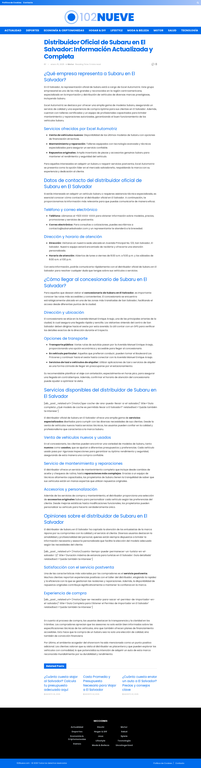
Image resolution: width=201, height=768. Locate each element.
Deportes (32, 30)
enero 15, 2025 (57, 64)
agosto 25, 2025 (52, 694)
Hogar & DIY (97, 30)
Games (77, 743)
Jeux (100, 736)
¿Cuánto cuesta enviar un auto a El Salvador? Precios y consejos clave (139, 683)
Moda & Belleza (138, 30)
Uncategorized (124, 745)
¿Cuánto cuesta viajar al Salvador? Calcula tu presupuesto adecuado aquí (61, 683)
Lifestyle (117, 30)
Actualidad (13, 30)
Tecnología (189, 30)
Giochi (100, 727)
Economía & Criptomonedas (64, 30)
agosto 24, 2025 (91, 694)
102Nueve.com (23, 763)
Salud (172, 30)
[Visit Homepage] (100, 16)
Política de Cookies (11, 2)
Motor (158, 30)
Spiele (124, 736)
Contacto (28, 2)
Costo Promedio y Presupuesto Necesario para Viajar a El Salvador (99, 683)
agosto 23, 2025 (131, 694)
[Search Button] (198, 2)
